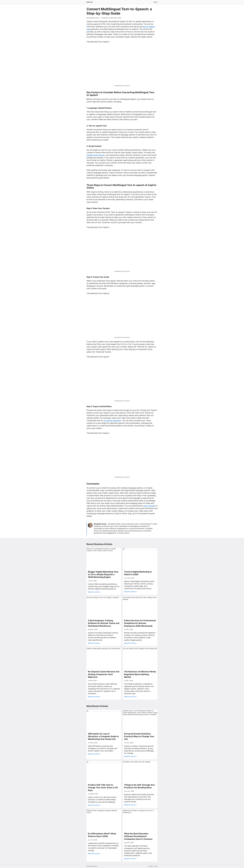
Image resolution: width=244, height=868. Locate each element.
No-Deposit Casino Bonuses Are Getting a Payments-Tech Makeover (104, 674)
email (156, 866)
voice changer (149, 506)
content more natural (95, 155)
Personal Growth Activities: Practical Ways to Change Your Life (139, 736)
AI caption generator (112, 420)
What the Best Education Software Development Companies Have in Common (138, 836)
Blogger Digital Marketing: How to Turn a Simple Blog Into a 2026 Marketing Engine (103, 574)
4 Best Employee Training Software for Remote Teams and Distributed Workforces (103, 623)
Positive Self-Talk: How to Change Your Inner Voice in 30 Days (103, 787)
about (155, 2)
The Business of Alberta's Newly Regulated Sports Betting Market (140, 674)
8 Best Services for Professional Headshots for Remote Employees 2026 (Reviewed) (140, 623)
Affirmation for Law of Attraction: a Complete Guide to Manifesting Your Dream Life (103, 736)
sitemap (150, 866)
